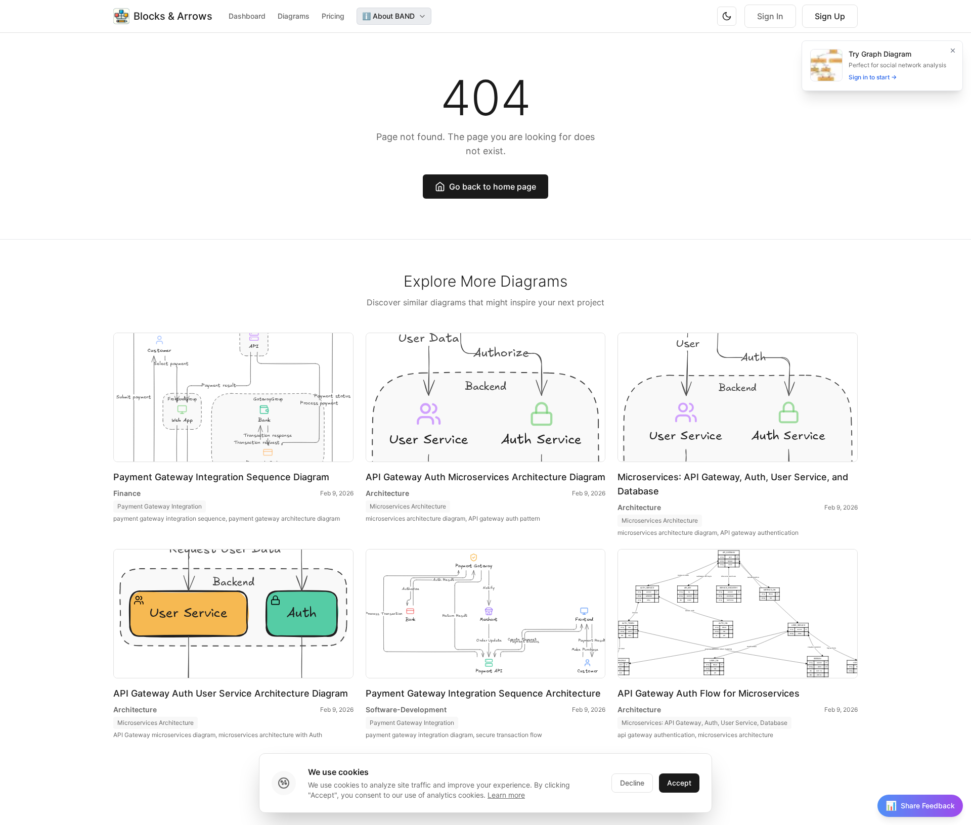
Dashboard (247, 16)
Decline (632, 782)
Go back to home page (492, 186)
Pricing (333, 16)
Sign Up (830, 16)
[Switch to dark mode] (726, 16)
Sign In (770, 16)
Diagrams (294, 16)
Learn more (506, 795)
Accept (679, 782)
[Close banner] (953, 50)
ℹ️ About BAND (388, 16)
